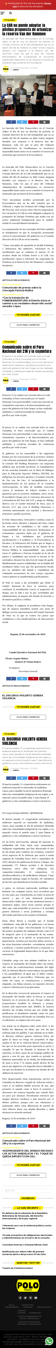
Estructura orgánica (28, 1306)
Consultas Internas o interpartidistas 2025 (25, 1245)
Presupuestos (44, 1307)
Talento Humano (22, 1312)
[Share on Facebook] (11, 122)
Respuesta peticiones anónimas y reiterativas (29, 1323)
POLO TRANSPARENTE (12, 1306)
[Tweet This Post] (22, 122)
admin (16, 70)
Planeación (35, 1313)
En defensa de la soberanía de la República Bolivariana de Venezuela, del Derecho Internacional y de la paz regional (24, 1216)
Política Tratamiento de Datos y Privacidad (29, 1317)
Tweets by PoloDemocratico (17, 1268)
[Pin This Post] (33, 122)
